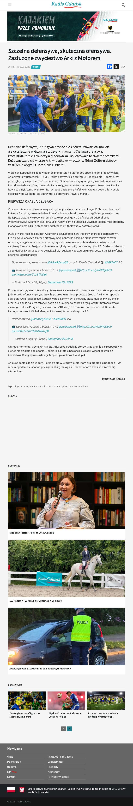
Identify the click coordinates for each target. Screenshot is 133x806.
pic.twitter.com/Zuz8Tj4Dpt (29, 274)
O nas (10, 756)
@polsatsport (67, 270)
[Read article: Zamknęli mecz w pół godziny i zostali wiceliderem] (27, 702)
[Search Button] (123, 5)
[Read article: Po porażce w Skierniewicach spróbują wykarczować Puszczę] (106, 702)
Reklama (11, 767)
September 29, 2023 (60, 282)
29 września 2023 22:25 (19, 67)
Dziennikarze (14, 761)
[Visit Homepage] (66, 5)
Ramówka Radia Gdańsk (60, 756)
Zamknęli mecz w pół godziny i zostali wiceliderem (24, 715)
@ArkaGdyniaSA (57, 262)
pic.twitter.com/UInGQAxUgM (30, 331)
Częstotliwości (55, 761)
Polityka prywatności (58, 777)
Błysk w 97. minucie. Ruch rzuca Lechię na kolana (65, 715)
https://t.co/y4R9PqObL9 (96, 270)
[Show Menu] (9, 5)
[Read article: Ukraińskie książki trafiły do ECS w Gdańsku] (66, 505)
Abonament (54, 772)
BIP (9, 772)
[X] (116, 67)
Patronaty (53, 767)
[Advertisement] (35, 429)
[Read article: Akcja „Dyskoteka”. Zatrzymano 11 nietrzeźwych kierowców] (66, 641)
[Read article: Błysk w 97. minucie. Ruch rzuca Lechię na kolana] (66, 702)
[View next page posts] (69, 728)
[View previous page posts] (63, 728)
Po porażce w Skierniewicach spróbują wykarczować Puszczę (103, 715)
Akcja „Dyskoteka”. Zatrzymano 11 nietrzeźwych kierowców (40, 668)
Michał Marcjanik (58, 386)
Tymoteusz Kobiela (78, 386)
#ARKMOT (111, 262)
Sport (35, 67)
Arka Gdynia (26, 386)
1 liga (16, 386)
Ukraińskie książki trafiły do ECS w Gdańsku (31, 532)
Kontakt (11, 777)
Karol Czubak (41, 386)
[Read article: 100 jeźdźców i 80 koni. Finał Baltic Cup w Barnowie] (66, 572)
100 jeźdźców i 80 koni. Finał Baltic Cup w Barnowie (35, 600)
